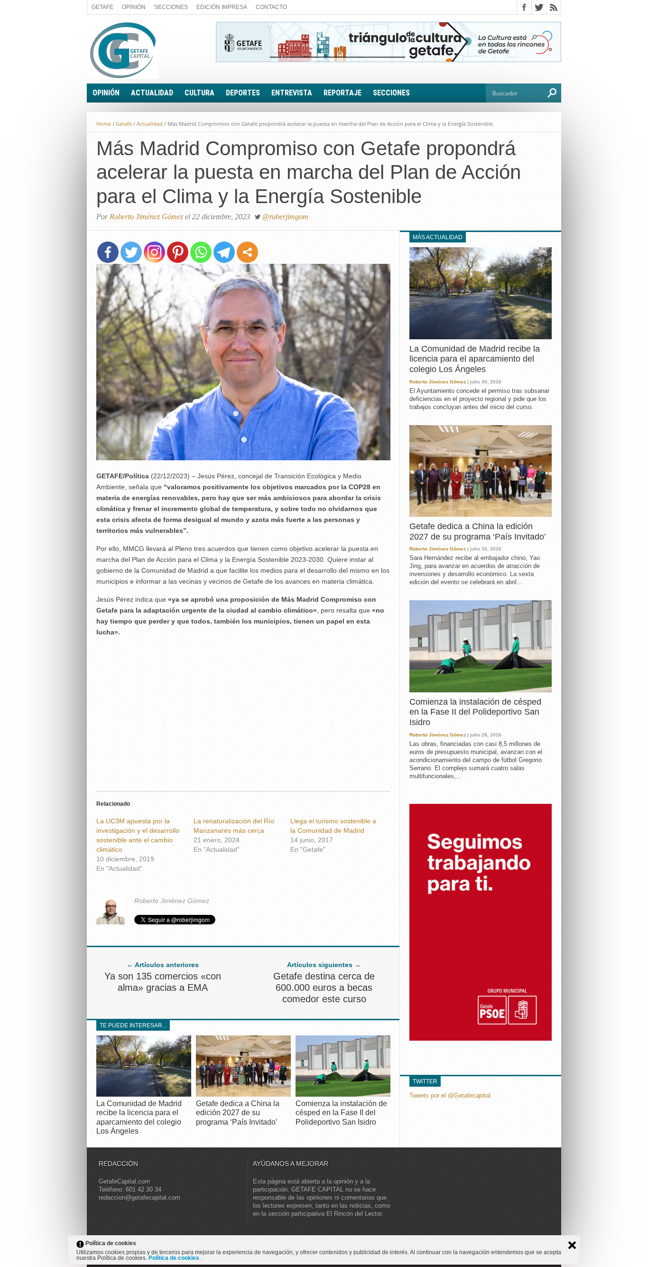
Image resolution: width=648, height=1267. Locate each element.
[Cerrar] (572, 1245)
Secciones (171, 7)
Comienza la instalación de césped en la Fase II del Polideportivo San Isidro (341, 1112)
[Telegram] (224, 252)
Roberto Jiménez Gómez (146, 217)
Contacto (271, 7)
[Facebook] (108, 252)
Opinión (134, 7)
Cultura (199, 92)
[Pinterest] (177, 252)
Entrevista (291, 92)
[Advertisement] (243, 711)
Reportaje (342, 92)
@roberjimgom (285, 217)
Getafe (102, 7)
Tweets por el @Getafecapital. (450, 1095)
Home (103, 123)
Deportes (243, 92)
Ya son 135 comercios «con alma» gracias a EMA (162, 982)
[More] (247, 252)
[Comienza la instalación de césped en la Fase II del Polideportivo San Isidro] (343, 1094)
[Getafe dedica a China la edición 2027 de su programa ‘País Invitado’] (243, 1094)
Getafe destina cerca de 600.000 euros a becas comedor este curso (324, 987)
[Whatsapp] (201, 252)
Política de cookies (174, 1258)
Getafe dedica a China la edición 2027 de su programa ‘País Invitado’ (237, 1112)
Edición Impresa (221, 7)
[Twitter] (131, 252)
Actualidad (152, 92)
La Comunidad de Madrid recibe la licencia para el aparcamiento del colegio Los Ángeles (474, 359)
